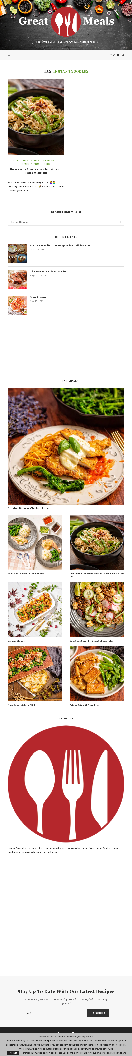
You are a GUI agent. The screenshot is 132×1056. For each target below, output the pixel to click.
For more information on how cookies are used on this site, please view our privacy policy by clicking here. (74, 1053)
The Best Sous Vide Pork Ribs (48, 271)
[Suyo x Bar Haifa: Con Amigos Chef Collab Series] (17, 253)
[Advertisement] (66, 347)
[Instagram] (114, 55)
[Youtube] (118, 55)
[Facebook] (111, 55)
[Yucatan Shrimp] (35, 609)
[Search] (122, 55)
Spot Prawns (38, 297)
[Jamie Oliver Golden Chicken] (35, 673)
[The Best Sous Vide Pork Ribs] (17, 279)
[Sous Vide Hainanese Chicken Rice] (35, 542)
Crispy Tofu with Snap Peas (84, 705)
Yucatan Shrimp (16, 641)
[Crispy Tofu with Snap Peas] (97, 673)
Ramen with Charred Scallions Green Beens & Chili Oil (35, 171)
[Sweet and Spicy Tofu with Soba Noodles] (97, 609)
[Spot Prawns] (17, 305)
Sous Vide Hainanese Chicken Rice (26, 573)
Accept (13, 1052)
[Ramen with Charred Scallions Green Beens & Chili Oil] (36, 117)
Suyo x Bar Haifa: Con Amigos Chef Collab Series (60, 245)
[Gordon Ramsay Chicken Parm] (66, 446)
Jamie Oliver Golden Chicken (23, 705)
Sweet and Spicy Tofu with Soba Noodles (91, 641)
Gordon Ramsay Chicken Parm (28, 508)
